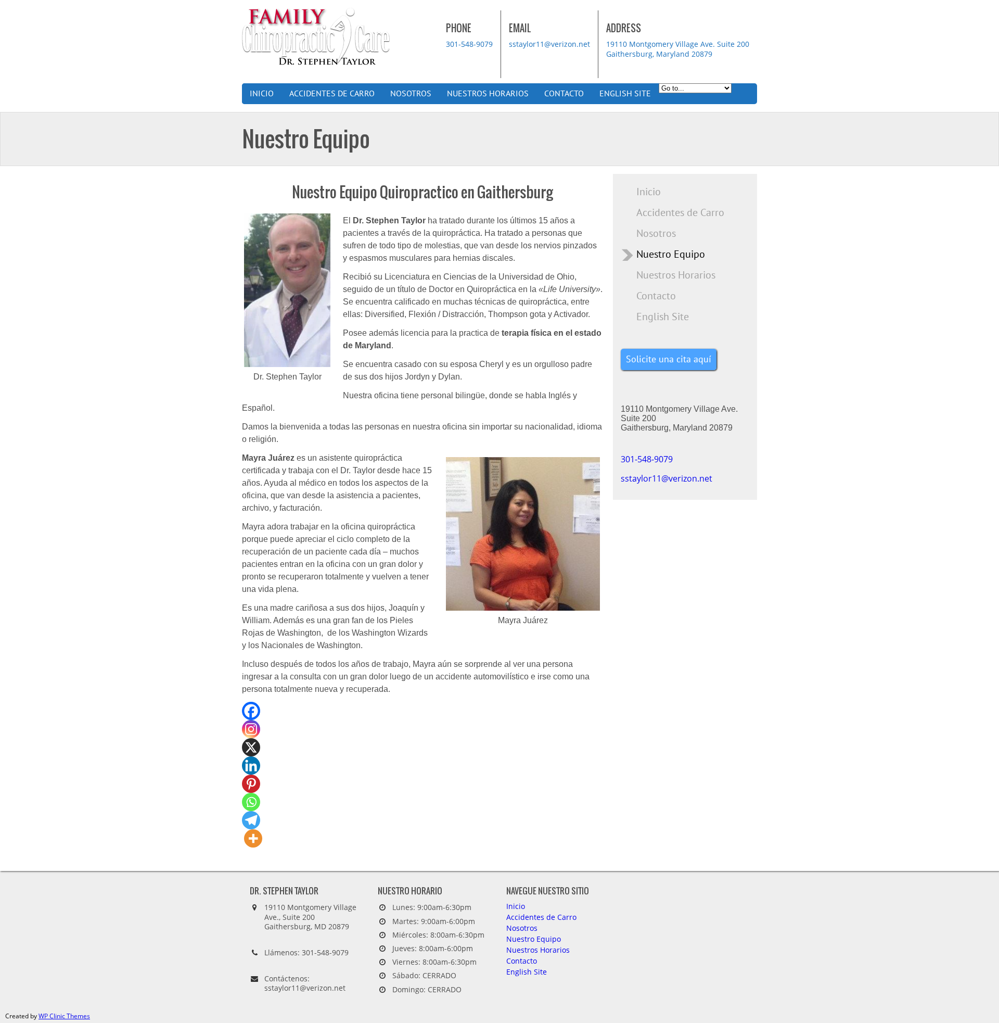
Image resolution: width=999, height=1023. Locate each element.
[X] (251, 747)
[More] (253, 838)
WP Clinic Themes (64, 1016)
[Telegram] (251, 820)
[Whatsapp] (251, 802)
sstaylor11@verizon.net (549, 44)
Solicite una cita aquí (668, 359)
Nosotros (410, 93)
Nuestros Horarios (488, 93)
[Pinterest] (251, 784)
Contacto (564, 93)
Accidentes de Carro (332, 93)
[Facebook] (251, 711)
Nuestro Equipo (670, 254)
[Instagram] (251, 729)
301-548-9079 (469, 44)
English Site (625, 93)
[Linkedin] (251, 765)
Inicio (262, 93)
